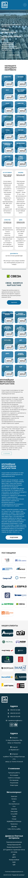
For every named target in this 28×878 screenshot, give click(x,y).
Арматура (14, 796)
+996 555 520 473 (15, 713)
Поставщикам (14, 780)
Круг (14, 801)
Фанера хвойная (14, 860)
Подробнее (14, 537)
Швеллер (14, 809)
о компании (6, 453)
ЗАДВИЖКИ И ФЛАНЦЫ (14, 821)
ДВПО (14, 857)
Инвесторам (14, 785)
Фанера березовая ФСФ (14, 847)
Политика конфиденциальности (14, 871)
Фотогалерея (14, 775)
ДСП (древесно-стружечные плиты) (14, 849)
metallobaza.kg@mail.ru (15, 720)
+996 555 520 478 (15, 716)
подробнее (14, 302)
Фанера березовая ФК (14, 844)
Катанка (14, 799)
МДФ (14, 862)
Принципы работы (14, 773)
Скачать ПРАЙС (14, 55)
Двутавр (14, 826)
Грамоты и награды (14, 778)
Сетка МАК (14, 814)
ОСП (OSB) (14, 852)
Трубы (14, 816)
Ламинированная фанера (14, 842)
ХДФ (14, 865)
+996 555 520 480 (15, 710)
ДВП (14, 855)
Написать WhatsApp (9, 84)
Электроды (14, 811)
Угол (14, 806)
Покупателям (14, 783)
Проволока (14, 824)
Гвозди (14, 819)
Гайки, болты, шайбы (14, 829)
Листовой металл (14, 804)
